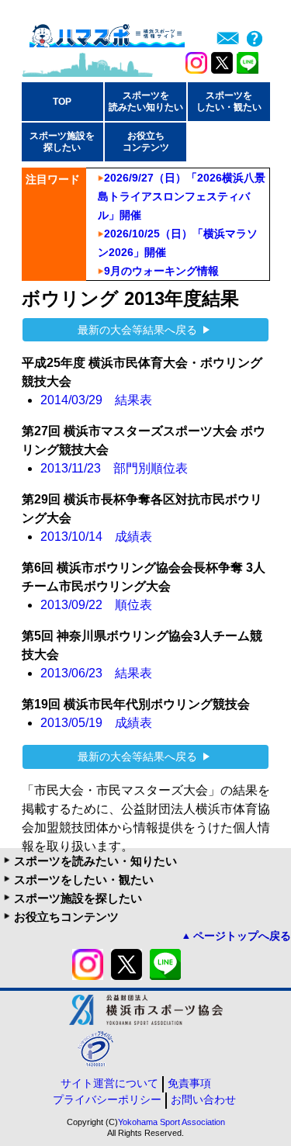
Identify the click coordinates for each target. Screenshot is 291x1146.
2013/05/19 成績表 (96, 722)
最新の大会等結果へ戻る (137, 330)
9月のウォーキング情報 (161, 271)
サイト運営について (109, 1083)
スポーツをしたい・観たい (84, 879)
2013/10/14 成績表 (96, 536)
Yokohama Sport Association (171, 1122)
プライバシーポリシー (107, 1099)
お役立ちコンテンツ (66, 916)
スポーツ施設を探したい (78, 898)
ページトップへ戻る (242, 936)
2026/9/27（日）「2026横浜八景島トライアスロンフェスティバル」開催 (181, 196)
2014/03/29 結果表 (96, 400)
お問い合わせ (203, 1099)
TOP (62, 101)
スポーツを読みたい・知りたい (95, 860)
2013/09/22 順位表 (96, 604)
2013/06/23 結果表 (96, 673)
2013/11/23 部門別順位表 (114, 468)
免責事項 (189, 1083)
